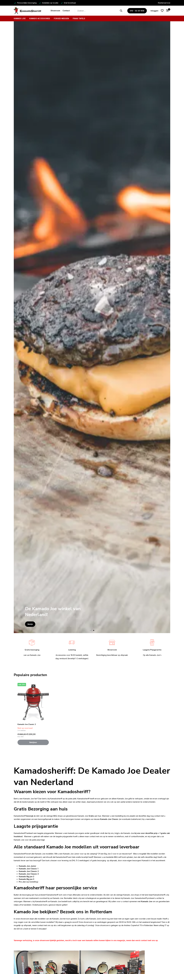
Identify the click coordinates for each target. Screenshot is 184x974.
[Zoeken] (121, 10)
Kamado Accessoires (39, 18)
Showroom (55, 11)
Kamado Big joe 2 (26, 876)
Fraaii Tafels (79, 18)
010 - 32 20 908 (137, 11)
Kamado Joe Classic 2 (27, 724)
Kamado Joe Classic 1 (28, 869)
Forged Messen (61, 18)
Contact (66, 11)
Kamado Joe (20, 18)
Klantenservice (164, 3)
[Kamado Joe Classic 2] (33, 702)
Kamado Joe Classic (109, 819)
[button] (90, 630)
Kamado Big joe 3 (26, 879)
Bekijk (30, 624)
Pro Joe (22, 882)
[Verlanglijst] (162, 10)
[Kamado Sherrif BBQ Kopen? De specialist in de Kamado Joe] (31, 11)
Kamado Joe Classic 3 (29, 874)
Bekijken (33, 742)
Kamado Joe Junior (27, 866)
